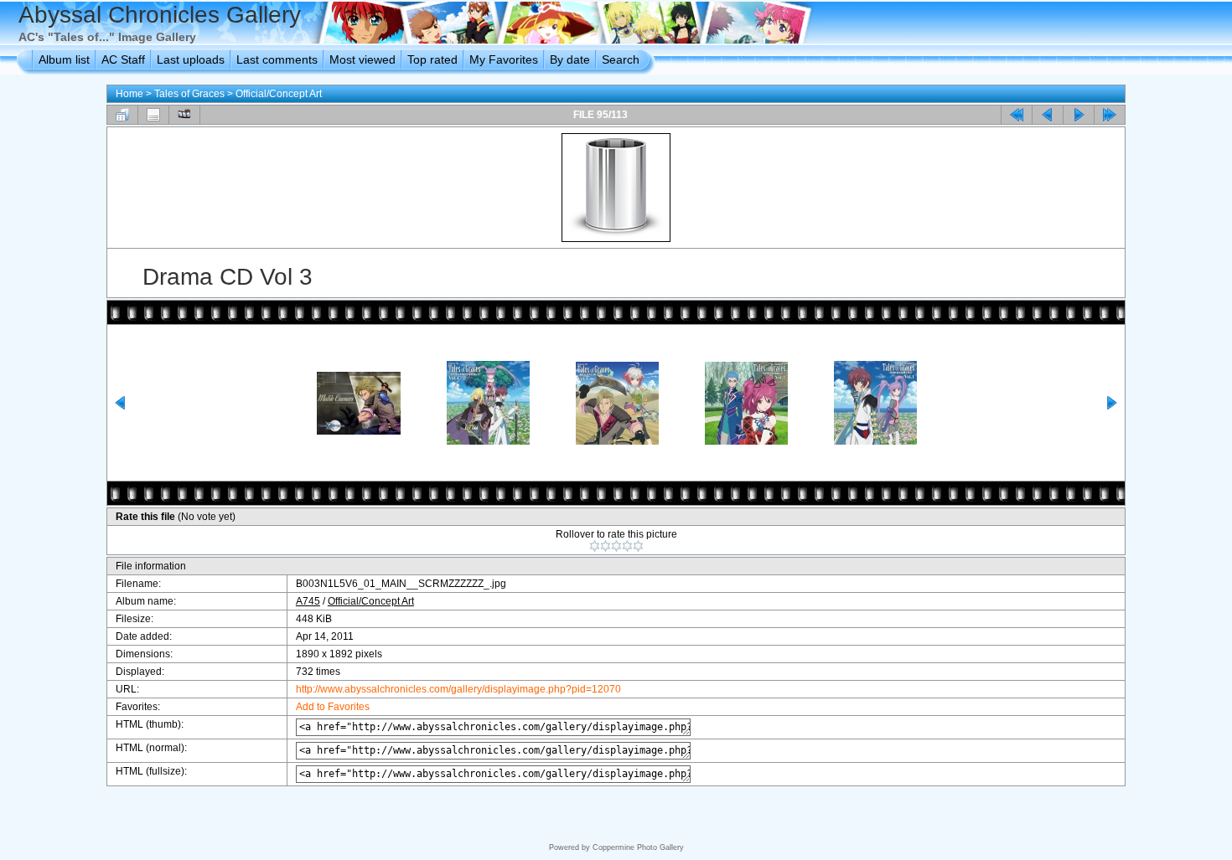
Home (129, 94)
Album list (64, 59)
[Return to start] (1017, 115)
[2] (605, 546)
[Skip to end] (1110, 115)
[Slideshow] (184, 115)
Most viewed (362, 59)
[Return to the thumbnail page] (122, 115)
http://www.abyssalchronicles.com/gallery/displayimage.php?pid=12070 (458, 689)
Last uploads (191, 59)
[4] (627, 546)
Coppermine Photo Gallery (638, 847)
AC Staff (123, 59)
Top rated (432, 59)
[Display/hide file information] (153, 115)
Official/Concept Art (279, 94)
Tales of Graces (189, 94)
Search (620, 59)
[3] (616, 546)
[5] (638, 546)
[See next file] (1079, 115)
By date (570, 59)
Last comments (277, 59)
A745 (308, 601)
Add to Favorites (333, 707)
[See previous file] (1048, 115)
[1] (594, 546)
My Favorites (503, 59)
